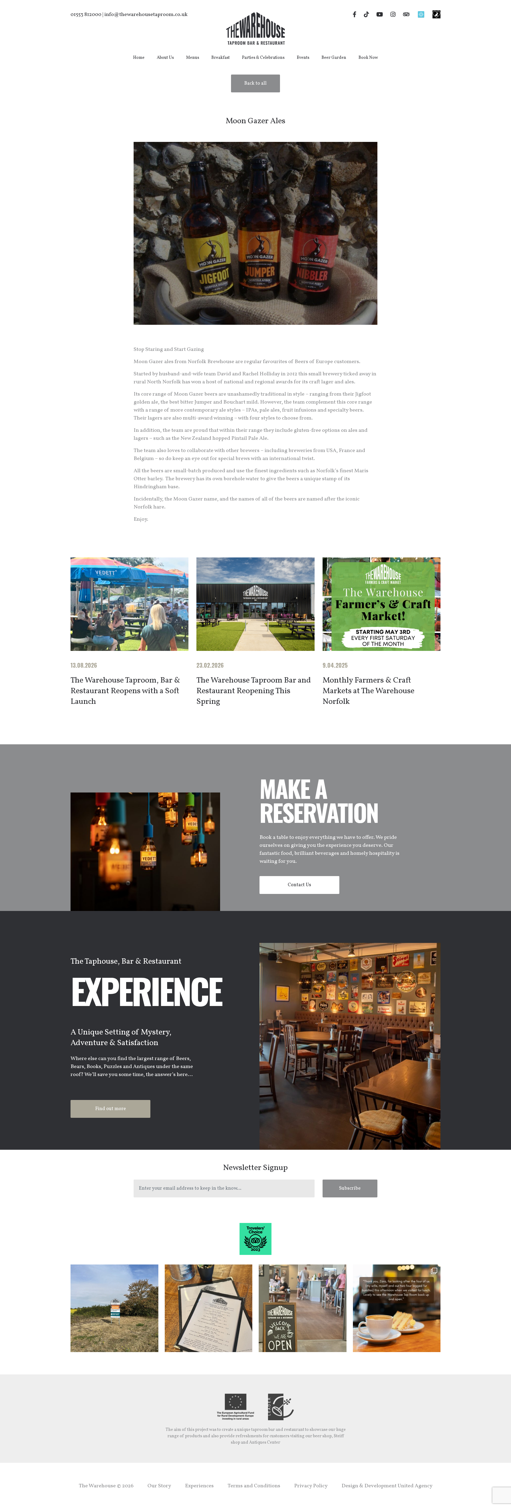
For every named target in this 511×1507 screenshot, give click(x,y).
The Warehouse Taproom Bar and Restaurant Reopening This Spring (253, 691)
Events (303, 58)
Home (139, 58)
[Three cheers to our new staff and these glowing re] (397, 1308)
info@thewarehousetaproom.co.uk (146, 14)
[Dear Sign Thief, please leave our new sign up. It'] (114, 1308)
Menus (192, 58)
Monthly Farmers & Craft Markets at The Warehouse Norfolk (368, 691)
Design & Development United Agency (386, 1486)
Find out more (110, 1109)
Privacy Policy (311, 1486)
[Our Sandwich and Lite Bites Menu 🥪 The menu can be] (209, 1308)
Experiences (199, 1486)
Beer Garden (334, 58)
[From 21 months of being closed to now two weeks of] (303, 1308)
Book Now (368, 58)
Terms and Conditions (254, 1486)
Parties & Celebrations (263, 58)
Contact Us (299, 885)
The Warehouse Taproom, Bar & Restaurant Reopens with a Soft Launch (125, 691)
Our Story (159, 1486)
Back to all (255, 83)
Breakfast (220, 58)
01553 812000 (86, 14)
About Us (165, 58)
